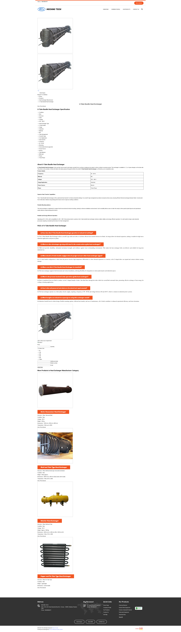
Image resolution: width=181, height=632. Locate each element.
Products (41, 98)
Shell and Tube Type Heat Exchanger (54, 467)
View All (121, 617)
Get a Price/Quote (41, 106)
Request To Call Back (42, 94)
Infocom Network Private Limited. (56, 629)
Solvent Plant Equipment (124, 607)
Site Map (105, 614)
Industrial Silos (122, 614)
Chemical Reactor (123, 605)
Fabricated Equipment (124, 612)
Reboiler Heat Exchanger (50, 521)
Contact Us (136, 9)
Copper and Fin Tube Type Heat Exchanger (56, 576)
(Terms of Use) (55, 627)
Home (40, 96)
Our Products (126, 9)
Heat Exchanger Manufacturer (46, 100)
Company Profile (115, 9)
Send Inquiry (42, 93)
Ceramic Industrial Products (125, 610)
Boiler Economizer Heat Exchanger (53, 412)
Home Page (106, 9)
